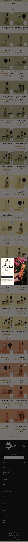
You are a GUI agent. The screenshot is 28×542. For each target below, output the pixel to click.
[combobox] (2, 275)
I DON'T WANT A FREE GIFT (7, 282)
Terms (7, 281)
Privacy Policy (6, 281)
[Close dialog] (26, 258)
